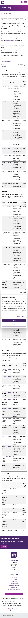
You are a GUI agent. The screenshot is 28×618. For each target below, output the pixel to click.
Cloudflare (9, 141)
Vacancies (14, 587)
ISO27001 (14, 579)
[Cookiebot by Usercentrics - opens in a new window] (20, 292)
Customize (13, 324)
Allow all (14, 320)
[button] (25, 2)
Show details (20, 316)
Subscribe (4, 546)
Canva (8, 86)
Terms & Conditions (14, 585)
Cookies (24, 311)
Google (9, 206)
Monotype (9, 88)
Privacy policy (14, 581)
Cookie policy (14, 583)
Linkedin (9, 162)
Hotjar (8, 232)
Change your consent (6, 61)
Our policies (14, 577)
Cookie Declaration (9, 40)
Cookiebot (3, 66)
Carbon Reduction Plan (14, 589)
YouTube (9, 369)
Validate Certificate (14, 594)
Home (2, 13)
